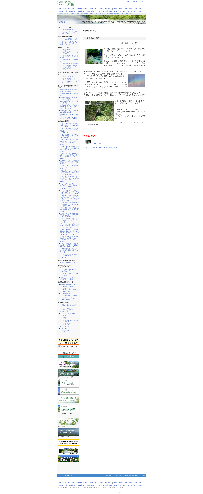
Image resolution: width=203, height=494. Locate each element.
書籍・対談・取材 (119, 11)
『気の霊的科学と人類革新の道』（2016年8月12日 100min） (69, 256)
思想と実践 (70, 483)
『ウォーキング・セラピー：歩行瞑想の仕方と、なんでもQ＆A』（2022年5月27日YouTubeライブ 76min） (70, 186)
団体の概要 (62, 483)
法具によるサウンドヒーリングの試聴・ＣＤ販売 (69, 278)
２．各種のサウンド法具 (68, 289)
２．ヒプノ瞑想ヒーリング (68, 79)
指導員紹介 (109, 11)
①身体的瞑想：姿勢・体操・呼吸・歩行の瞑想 (69, 90)
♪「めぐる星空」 (65, 331)
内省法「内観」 (118, 9)
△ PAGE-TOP (68, 475)
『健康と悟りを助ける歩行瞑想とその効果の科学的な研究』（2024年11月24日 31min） (69, 156)
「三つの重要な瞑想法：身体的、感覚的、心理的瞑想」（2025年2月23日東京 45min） (69, 142)
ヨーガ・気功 (93, 483)
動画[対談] (81, 11)
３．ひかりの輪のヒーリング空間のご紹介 (69, 82)
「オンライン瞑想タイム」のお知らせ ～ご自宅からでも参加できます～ (69, 43)
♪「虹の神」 (64, 328)
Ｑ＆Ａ (122, 13)
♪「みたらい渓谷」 (66, 315)
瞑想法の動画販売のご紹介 (68, 263)
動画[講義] (72, 11)
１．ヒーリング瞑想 (66, 77)
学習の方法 (138, 9)
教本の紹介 (129, 13)
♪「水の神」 (64, 318)
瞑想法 (62, 22)
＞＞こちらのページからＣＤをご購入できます (101, 147)
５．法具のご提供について (68, 296)
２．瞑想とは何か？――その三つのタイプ (69, 52)
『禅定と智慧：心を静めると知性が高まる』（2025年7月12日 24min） (69, 125)
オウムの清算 (100, 11)
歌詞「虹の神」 (65, 326)
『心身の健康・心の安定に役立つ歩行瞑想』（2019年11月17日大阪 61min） (69, 204)
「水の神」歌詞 (65, 324)
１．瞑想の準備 (65, 50)
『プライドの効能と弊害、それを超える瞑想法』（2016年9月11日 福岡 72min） (69, 245)
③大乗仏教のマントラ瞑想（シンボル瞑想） (68, 98)
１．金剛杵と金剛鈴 (66, 287)
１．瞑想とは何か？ (66, 30)
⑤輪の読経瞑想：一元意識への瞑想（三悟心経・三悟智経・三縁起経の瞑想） (69, 106)
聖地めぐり (108, 483)
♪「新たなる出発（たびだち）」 (68, 305)
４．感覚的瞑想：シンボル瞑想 (69, 60)
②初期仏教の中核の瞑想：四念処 (69, 94)
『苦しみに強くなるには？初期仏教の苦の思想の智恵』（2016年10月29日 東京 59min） (69, 239)
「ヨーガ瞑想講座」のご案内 (69, 39)
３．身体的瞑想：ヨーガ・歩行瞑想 (69, 56)
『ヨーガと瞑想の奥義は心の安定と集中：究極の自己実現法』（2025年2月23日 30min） (69, 149)
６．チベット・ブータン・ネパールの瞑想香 (69, 298)
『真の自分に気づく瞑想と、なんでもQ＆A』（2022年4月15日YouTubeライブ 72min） (69, 192)
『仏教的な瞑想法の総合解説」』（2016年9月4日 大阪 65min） (69, 250)
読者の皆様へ (129, 9)
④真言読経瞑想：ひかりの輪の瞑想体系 (69, 102)
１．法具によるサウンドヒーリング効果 (69, 270)
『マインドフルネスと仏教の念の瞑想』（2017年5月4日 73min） (69, 220)
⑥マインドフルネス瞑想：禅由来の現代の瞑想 (69, 111)
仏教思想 (79, 483)
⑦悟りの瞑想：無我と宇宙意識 (69, 115)
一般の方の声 (131, 11)
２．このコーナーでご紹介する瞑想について (69, 32)
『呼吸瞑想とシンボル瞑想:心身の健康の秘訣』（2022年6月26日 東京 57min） (69, 172)
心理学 (85, 483)
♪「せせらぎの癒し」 (67, 309)
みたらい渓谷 (97, 144)
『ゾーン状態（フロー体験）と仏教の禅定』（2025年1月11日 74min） (69, 136)
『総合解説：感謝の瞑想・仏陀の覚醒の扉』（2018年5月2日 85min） (69, 209)
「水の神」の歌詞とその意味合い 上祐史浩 (69, 321)
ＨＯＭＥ (142, 1)
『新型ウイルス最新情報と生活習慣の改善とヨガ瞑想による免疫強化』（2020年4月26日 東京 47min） (69, 198)
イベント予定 (63, 11)
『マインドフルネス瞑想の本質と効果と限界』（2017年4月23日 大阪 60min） (69, 225)
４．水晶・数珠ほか (66, 293)
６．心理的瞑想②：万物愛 (68, 66)
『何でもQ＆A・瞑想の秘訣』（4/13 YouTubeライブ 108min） (69, 167)
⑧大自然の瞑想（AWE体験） (69, 118)
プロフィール (93, 13)
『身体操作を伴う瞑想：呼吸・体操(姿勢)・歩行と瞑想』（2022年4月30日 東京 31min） (70, 179)
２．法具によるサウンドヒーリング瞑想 (69, 274)
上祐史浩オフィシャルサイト (66, 13)
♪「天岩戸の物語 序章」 (68, 313)
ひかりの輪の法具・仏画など (69, 284)
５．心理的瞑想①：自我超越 (69, 63)
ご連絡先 (139, 11)
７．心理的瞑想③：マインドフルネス (69, 68)
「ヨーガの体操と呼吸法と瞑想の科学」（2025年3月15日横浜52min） (69, 130)
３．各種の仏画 (65, 291)
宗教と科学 (90, 11)
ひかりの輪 (71, 4)
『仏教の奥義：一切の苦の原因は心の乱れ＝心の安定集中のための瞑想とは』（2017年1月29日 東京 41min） (69, 232)
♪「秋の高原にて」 (66, 311)
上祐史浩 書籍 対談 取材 (82, 13)
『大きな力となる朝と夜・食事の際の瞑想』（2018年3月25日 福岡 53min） (69, 215)
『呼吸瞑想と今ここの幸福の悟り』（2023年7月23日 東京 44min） (69, 162)
